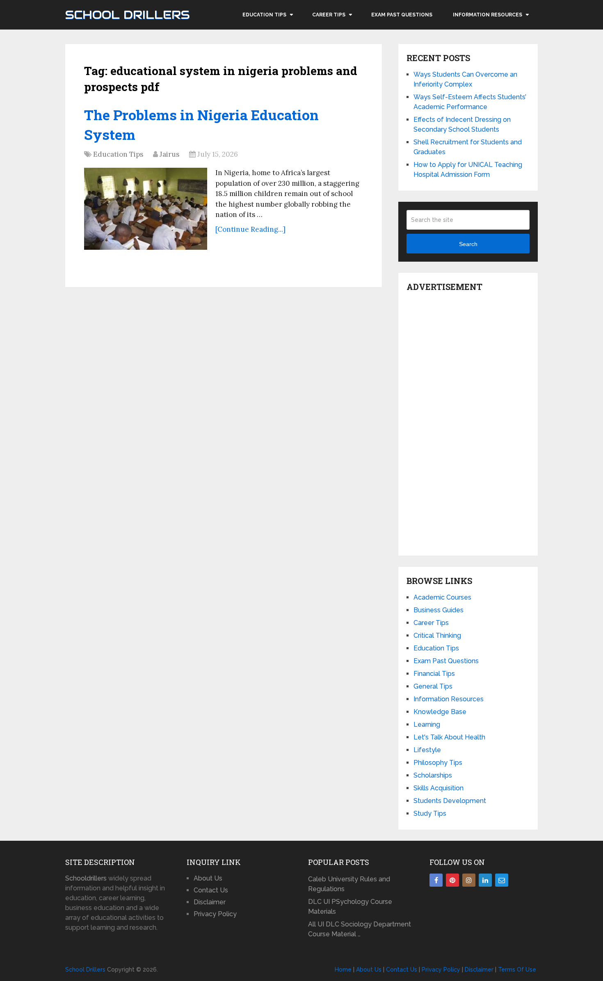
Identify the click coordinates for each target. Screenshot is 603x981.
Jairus (169, 154)
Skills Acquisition (438, 788)
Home (343, 969)
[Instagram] (468, 880)
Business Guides (438, 610)
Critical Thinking (437, 635)
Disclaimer (210, 902)
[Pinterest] (452, 880)
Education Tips (264, 15)
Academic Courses (442, 597)
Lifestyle (427, 750)
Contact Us (211, 890)
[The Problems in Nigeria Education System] (145, 209)
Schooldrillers (86, 878)
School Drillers (127, 15)
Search (468, 244)
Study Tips (429, 813)
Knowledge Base (439, 712)
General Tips (432, 686)
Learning (426, 724)
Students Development (449, 801)
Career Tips (328, 15)
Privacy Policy (215, 914)
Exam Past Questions (401, 15)
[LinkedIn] (485, 880)
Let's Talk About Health (449, 737)
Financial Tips (434, 674)
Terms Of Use (517, 969)
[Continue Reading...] (250, 229)
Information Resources (487, 15)
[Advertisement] (468, 422)
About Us (208, 878)
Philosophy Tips (437, 763)
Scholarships (432, 775)
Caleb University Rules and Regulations (349, 884)
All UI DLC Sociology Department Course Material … (359, 929)
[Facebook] (436, 880)
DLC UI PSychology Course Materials (350, 906)
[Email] (501, 880)
